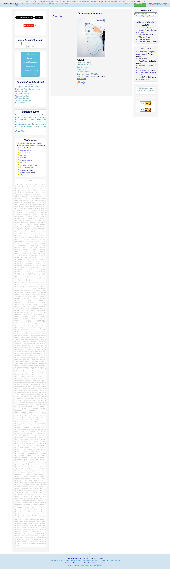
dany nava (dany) (38, 245)
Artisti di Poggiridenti (35, 349)
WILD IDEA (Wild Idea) (22, 335)
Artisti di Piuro (24, 349)
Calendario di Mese (38, 384)
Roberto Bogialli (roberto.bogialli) (30, 320)
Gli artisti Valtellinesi (26, 153)
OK (144, 1)
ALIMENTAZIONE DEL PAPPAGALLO (33, 406)
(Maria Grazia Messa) (37, 294)
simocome (96, 13)
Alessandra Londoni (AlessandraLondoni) (30, 228)
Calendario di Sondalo (30, 392)
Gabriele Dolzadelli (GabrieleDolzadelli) (27, 275)
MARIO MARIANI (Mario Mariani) (30, 298)
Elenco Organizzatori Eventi (36, 189)
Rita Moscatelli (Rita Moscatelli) (30, 316)
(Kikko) (42, 287)
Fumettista (33, 457)
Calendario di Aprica (38, 359)
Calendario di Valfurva (29, 400)
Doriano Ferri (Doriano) (37, 255)
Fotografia (42, 447)
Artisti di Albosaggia (21, 339)
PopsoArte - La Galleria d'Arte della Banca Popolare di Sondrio (146, 72)
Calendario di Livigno (38, 380)
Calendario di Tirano (26, 396)
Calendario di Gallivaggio (36, 377)
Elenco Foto (57, 16)
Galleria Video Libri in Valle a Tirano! (27, 535)
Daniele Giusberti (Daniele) (35, 243)
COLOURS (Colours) (22, 241)
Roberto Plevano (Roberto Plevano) (30, 318)
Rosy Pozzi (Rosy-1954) (37, 322)
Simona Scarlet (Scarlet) (24, 326)
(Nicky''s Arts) (20, 308)
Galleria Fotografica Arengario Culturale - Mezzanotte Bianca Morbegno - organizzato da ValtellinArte (30, 468)
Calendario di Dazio (28, 375)
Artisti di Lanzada (33, 345)
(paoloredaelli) (39, 433)
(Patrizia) (40, 312)
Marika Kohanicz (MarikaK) (36, 296)
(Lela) (19, 288)
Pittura (43, 449)
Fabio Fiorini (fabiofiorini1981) (24, 265)
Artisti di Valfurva (20, 357)
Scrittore (42, 459)
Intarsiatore (41, 457)
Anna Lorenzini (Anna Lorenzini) (34, 232)
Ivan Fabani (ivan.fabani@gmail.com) (26, 287)
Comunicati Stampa (30, 70)
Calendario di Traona (30, 398)
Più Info (137, 1)
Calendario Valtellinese (147, 28)
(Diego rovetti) (21, 255)
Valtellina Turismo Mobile (148, 42)
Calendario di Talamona (28, 394)
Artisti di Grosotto (21, 345)
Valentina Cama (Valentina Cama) (34, 334)
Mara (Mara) (25, 294)
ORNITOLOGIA (41, 443)
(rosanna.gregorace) (22, 322)
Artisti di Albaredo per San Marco (35, 337)
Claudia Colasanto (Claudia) (34, 240)
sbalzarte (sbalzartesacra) (30, 324)
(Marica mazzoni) (21, 296)
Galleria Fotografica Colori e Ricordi (27, 502)
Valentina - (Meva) (37, 431)
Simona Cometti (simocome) (25, 330)
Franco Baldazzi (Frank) (30, 273)
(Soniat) (41, 330)
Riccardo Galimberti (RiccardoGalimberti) (30, 314)
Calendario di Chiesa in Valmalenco (34, 371)
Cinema (27, 447)
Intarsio (24, 449)
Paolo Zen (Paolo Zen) (24, 312)
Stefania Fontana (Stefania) (23, 332)
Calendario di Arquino (38, 361)
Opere (35, 220)
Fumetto (17, 449)
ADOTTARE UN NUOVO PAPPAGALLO (31, 445)
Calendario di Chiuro (22, 373)
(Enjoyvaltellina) (20, 420)
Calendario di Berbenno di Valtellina (26, 363)
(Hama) (41, 281)
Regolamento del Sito (26, 170)
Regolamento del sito (72, 563)
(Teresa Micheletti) (39, 332)
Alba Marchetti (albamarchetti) (30, 226)
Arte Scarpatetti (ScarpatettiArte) (25, 443)
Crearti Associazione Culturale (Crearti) (32, 416)
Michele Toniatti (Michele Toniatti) (26, 304)
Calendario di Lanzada (22, 380)
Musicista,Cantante (21, 459)
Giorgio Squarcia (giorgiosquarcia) (25, 279)
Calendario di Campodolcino (29, 365)
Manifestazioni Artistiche (27, 172)
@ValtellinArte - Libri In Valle (28, 165)
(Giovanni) (41, 279)
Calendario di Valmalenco (29, 402)
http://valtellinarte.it (74, 558)
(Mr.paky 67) (25, 306)
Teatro (32, 451)
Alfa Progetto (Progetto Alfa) (30, 441)
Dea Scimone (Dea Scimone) (30, 251)
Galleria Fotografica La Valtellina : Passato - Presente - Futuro (30, 474)
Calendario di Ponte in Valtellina (28, 390)
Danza (34, 447)
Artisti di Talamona (20, 353)
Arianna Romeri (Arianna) (23, 234)
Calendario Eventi (25, 148)
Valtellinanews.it (144, 39)
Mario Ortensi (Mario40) (30, 300)
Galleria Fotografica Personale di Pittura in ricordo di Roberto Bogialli (30, 529)
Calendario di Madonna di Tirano (25, 382)
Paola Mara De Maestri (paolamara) (30, 310)
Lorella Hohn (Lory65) (22, 290)
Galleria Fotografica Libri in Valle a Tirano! (30, 496)
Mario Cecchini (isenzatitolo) (30, 285)
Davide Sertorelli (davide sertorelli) (30, 249)
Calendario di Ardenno (22, 361)
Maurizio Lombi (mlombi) (23, 433)
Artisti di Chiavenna (29, 343)
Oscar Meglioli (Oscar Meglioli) (35, 308)
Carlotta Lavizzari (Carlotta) (23, 238)
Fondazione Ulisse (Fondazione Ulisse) (27, 422)
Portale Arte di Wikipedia (147, 77)
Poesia (17, 451)
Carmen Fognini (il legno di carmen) (30, 283)
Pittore (31, 459)
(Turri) (18, 334)
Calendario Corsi (25, 150)
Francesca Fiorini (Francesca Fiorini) (32, 267)
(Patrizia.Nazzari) (22, 435)
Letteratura (31, 449)
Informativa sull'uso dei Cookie (94, 563)
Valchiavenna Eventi (146, 35)
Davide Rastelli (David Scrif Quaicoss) (30, 247)
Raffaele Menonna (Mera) (30, 302)
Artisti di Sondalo (29, 351)
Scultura (24, 451)
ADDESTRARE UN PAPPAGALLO (34, 533)
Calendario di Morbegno (22, 386)
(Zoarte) (22, 337)
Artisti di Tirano (31, 353)
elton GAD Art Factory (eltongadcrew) (30, 418)
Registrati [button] (140, 3)
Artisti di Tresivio (40, 355)
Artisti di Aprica (34, 339)
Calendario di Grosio (22, 379)
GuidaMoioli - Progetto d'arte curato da (145, 54)
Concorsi (30, 58)
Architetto (28, 455)
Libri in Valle (143, 59)
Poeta (36, 459)
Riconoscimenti (40, 222)
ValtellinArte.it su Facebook (93, 558)
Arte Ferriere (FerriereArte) (36, 420)
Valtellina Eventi (144, 37)
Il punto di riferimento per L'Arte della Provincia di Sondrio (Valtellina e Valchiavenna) (30, 216)
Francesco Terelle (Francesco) (30, 269)
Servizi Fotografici (30, 62)
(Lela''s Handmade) (36, 288)
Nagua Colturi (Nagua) (38, 306)
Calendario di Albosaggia (23, 359)
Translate (152, 16)
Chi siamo (23, 162)
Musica (37, 449)
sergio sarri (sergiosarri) (36, 328)
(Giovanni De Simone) (24, 281)
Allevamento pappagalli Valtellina (34, 461)
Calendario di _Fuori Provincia (36, 357)
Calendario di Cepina (29, 369)
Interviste (30, 54)
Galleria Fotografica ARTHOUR (26, 527)
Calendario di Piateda (29, 388)
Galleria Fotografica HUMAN (24, 498)
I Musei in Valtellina (26, 160)
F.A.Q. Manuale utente (27, 167)
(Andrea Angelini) (21, 230)
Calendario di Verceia (27, 404)
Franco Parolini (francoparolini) (30, 271)
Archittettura (19, 447)
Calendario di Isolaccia (37, 379)
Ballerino (17, 457)
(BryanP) (21, 408)
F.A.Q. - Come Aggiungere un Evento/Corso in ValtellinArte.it (30, 196)
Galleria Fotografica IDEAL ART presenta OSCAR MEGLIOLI (30, 480)
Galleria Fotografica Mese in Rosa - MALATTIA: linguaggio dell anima (30, 515)
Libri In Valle (30, 74)
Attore (33, 455)
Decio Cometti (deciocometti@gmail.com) (30, 253)
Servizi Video (30, 66)
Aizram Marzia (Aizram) (36, 224)
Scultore (17, 461)
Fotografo (25, 457)
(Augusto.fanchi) (36, 236)
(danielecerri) (21, 245)
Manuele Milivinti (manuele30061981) (30, 427)
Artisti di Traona (29, 355)
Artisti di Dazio (40, 343)
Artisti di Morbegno (34, 347)
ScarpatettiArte (144, 79)
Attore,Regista (41, 455)
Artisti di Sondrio (40, 351)
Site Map (23, 175)
